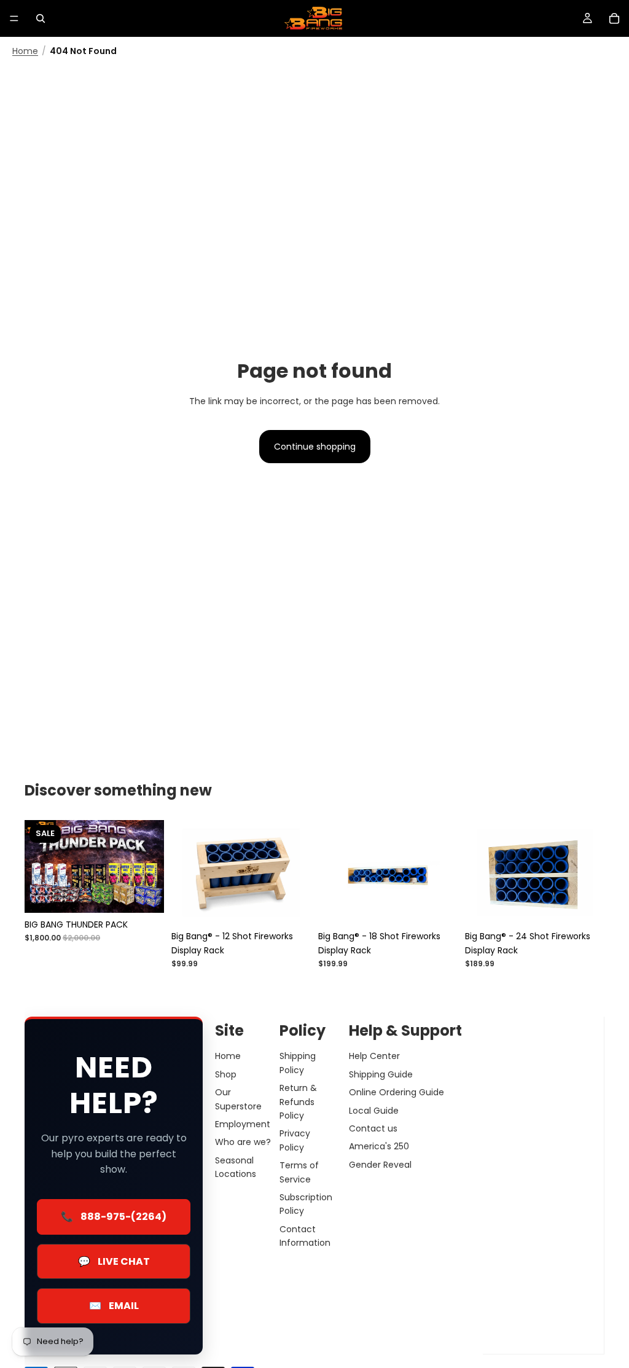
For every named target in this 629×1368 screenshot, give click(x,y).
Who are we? (243, 1142)
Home (25, 51)
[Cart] (614, 18)
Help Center (374, 1056)
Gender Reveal (380, 1164)
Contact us (373, 1128)
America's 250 (379, 1146)
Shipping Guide (381, 1074)
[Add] (292, 905)
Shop (225, 1074)
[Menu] (14, 18)
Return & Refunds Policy (298, 1102)
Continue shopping (315, 446)
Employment (242, 1123)
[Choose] (145, 894)
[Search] (40, 18)
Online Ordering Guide (396, 1092)
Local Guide (374, 1110)
